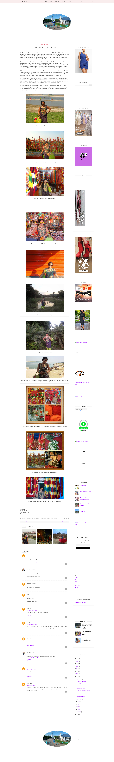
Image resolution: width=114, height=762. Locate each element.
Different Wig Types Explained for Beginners (86, 639)
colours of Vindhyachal (81, 681)
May (78, 706)
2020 (77, 666)
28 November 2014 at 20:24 (32, 556)
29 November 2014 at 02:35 (32, 596)
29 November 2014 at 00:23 (32, 585)
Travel (46, 1)
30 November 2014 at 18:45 (32, 624)
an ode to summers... (81, 696)
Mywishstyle (29, 676)
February (79, 711)
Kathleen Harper (31, 569)
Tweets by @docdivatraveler (80, 602)
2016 (77, 673)
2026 (77, 656)
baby (32, 518)
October (79, 698)
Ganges (34, 518)
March (78, 709)
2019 (77, 668)
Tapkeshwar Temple (81, 688)
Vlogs (51, 1)
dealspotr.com (83, 432)
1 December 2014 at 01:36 (31, 669)
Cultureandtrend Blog (32, 562)
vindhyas (55, 518)
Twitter (77, 587)
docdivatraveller (41, 50)
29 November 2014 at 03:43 (32, 610)
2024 (77, 660)
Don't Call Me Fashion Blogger (33, 657)
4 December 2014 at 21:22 (31, 685)
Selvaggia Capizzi (32, 652)
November (79, 679)
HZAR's (28, 594)
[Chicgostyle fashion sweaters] (81, 454)
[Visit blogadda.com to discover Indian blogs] (83, 524)
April (78, 707)
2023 (77, 661)
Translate (84, 410)
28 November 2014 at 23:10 (32, 571)
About (76, 579)
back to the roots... (81, 683)
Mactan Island (80, 694)
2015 (77, 674)
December (79, 678)
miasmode (29, 622)
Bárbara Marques (32, 583)
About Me (57, 1)
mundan (37, 518)
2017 (77, 671)
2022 (77, 663)
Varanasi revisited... (26, 545)
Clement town (80, 685)
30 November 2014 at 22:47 (32, 654)
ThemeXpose (77, 739)
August (78, 701)
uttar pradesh (45, 518)
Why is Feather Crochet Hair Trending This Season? (86, 633)
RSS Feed (78, 585)
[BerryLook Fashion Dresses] (81, 441)
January (78, 712)
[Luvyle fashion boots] (83, 272)
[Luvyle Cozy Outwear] (80, 225)
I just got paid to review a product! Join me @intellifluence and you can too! (83, 382)
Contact (63, 1)
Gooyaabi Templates (90, 739)
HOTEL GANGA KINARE (42, 545)
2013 (77, 714)
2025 (77, 658)
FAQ (76, 581)
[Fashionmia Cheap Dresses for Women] (83, 396)
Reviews (69, 1)
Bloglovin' (29, 660)
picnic (41, 518)
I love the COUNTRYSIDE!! (58, 545)
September (79, 699)
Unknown (29, 555)
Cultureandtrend (30, 645)
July (78, 703)
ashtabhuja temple (44, 44)
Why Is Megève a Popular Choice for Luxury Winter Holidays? (87, 626)
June (78, 704)
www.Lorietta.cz (30, 615)
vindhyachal (50, 518)
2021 (77, 665)
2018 (77, 670)
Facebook (29, 659)
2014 (77, 676)
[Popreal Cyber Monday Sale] (81, 342)
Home (42, 1)
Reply (66, 563)
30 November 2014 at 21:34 (32, 640)
